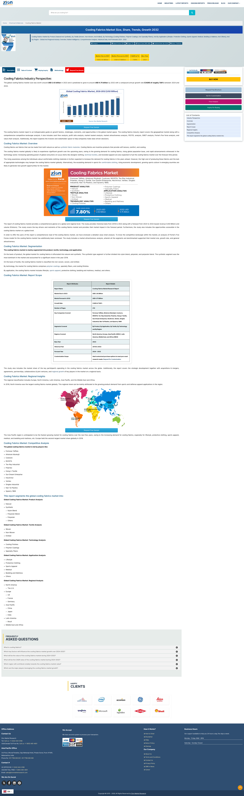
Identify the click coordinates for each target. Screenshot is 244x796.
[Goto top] (240, 787)
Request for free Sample (122, 30)
